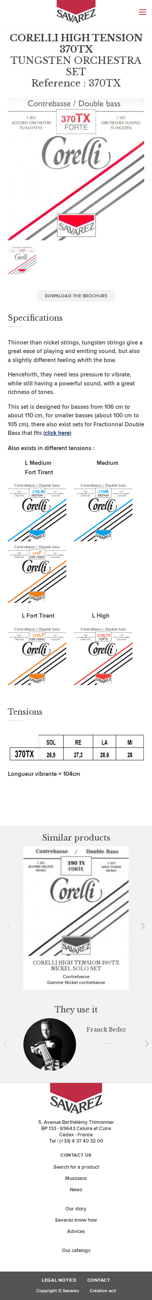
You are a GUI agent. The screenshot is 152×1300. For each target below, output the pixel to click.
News (76, 1190)
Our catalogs (76, 1250)
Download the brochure (76, 296)
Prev (11, 926)
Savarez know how (76, 1220)
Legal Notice (59, 1280)
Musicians (76, 1178)
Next (140, 926)
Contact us (76, 1155)
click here (57, 433)
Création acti (103, 1291)
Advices (76, 1231)
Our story (76, 1209)
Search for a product (76, 1167)
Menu (142, 12)
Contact (98, 1280)
